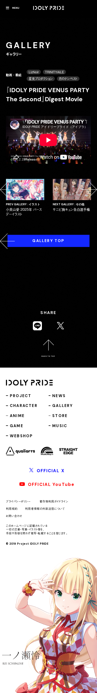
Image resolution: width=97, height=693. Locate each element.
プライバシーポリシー (18, 501)
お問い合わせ (14, 515)
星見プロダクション (41, 78)
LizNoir (34, 72)
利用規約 (12, 508)
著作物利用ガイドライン (54, 501)
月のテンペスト (68, 78)
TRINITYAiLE (54, 72)
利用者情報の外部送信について (45, 508)
